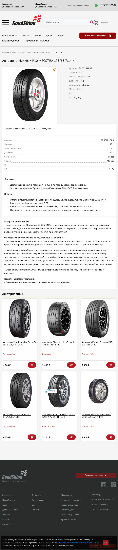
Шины (37, 35)
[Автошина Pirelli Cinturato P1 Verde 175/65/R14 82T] (98, 391)
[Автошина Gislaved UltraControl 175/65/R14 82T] (59, 319)
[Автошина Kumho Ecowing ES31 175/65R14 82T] (98, 319)
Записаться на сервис (96, 35)
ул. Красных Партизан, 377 (13, 7)
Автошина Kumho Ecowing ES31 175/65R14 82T (97, 343)
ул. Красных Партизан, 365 (46, 7)
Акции (60, 35)
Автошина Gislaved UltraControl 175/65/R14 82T (58, 343)
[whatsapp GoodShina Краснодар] (111, 486)
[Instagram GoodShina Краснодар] (102, 486)
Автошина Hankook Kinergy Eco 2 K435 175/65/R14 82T (58, 415)
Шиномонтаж (9, 35)
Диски (49, 35)
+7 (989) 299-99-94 (108, 5)
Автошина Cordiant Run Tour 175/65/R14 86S (17, 415)
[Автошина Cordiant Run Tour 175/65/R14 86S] (19, 391)
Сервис (25, 35)
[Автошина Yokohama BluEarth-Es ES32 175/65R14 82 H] (19, 319)
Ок (105, 542)
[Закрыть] (114, 538)
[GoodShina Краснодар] (26, 19)
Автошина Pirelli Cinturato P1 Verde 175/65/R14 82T (96, 415)
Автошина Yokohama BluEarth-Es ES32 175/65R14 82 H (19, 343)
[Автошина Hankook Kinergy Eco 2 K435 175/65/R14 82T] (59, 391)
